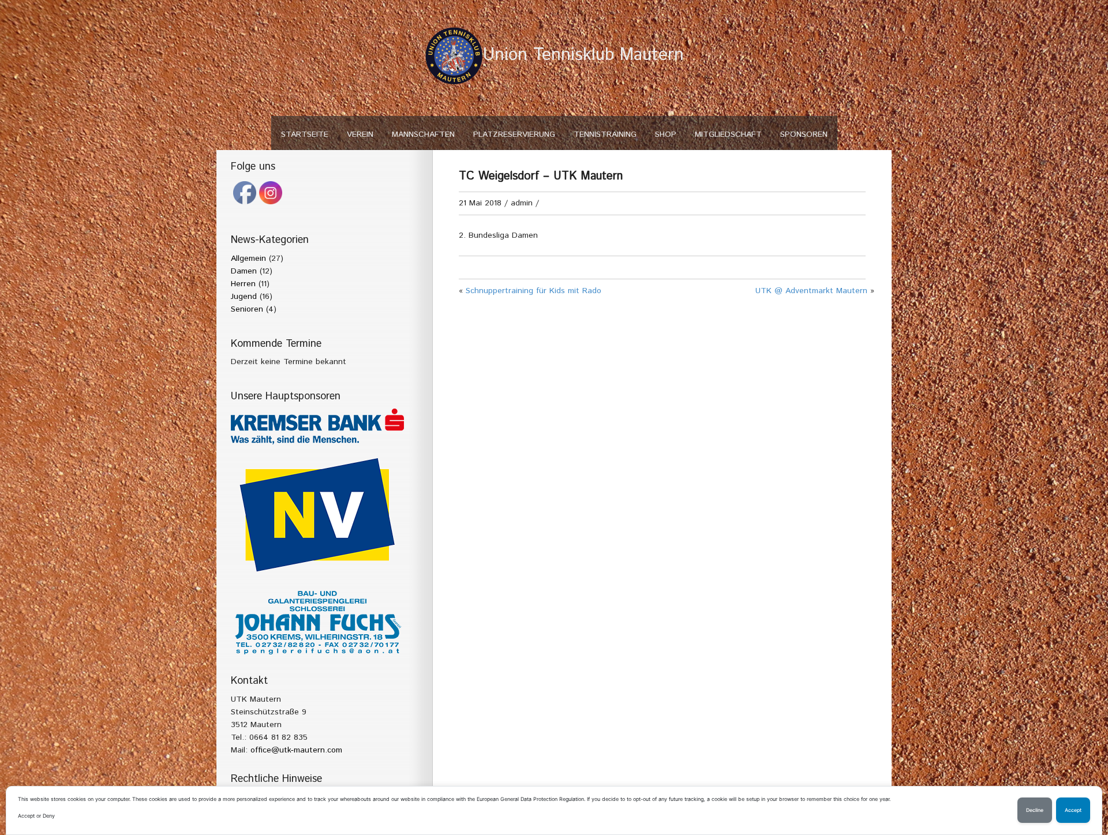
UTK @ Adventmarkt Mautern (811, 291)
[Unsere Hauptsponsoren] (317, 426)
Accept (1073, 810)
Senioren (247, 309)
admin (522, 203)
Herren (243, 284)
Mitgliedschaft (728, 134)
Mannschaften (423, 134)
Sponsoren (804, 134)
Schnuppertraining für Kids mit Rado (533, 291)
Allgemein (248, 258)
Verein (360, 134)
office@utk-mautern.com (296, 750)
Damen (244, 271)
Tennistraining (605, 134)
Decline (1034, 810)
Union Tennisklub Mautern (583, 55)
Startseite (304, 134)
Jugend (244, 296)
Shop (665, 134)
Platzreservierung (514, 134)
